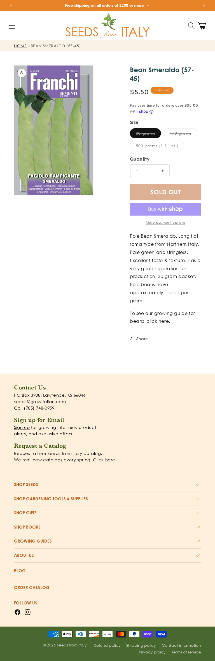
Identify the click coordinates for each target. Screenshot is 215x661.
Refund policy (107, 645)
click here (158, 321)
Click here (104, 459)
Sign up (22, 427)
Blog (20, 570)
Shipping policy (141, 645)
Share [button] (142, 338)
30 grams (148, 134)
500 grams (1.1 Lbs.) (160, 147)
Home (20, 45)
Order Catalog (32, 587)
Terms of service (186, 652)
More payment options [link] (165, 222)
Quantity (139, 159)
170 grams (183, 134)
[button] (191, 26)
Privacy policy (152, 652)
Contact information (181, 645)
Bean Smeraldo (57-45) (56, 45)
